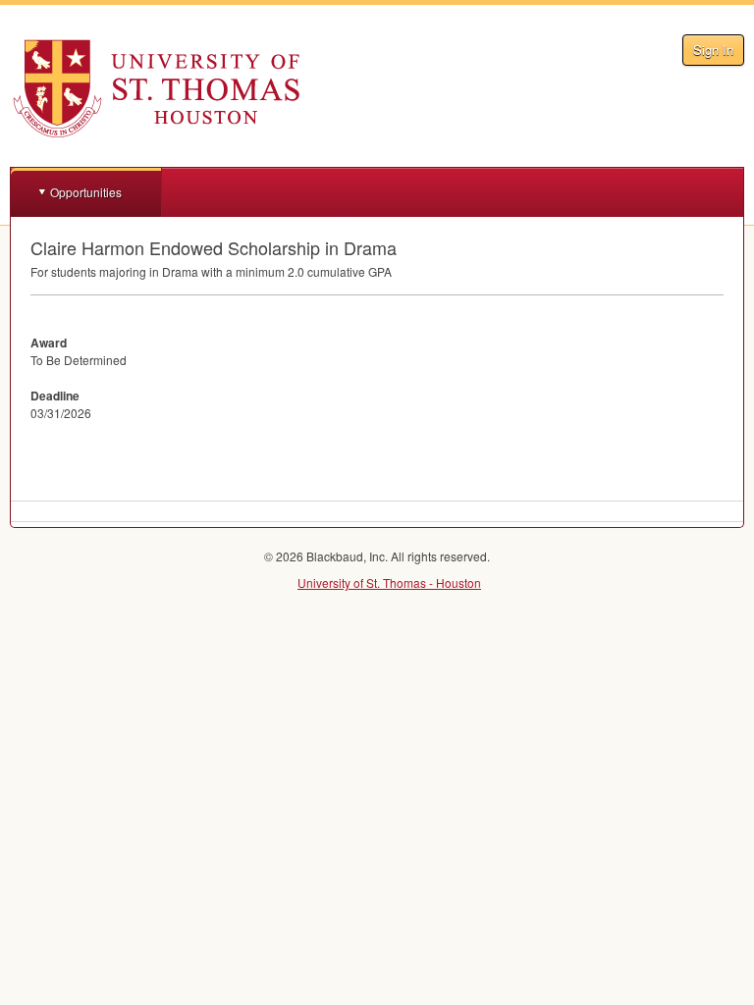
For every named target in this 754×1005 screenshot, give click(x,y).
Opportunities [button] (86, 192)
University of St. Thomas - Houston (389, 582)
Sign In (713, 49)
